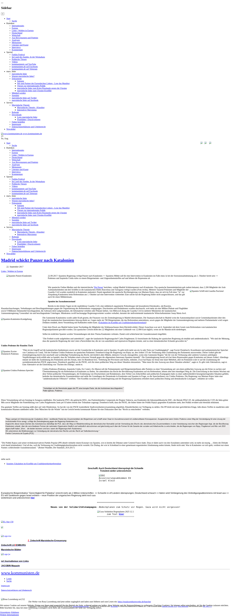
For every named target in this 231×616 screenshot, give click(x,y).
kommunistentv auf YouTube (24, 64)
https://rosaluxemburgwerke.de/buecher (134, 602)
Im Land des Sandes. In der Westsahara (28, 57)
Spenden (15, 95)
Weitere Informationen (9, 615)
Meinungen (16, 42)
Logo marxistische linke (27, 117)
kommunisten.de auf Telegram (24, 69)
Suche (14, 21)
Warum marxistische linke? (23, 76)
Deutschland (17, 33)
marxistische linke (19, 74)
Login (8, 579)
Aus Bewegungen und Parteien (25, 38)
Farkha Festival (18, 54)
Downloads (17, 115)
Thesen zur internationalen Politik (31, 86)
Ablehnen (15, 612)
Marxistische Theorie (21, 105)
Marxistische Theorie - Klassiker (31, 107)
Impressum (16, 124)
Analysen (16, 40)
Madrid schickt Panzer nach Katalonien (37, 260)
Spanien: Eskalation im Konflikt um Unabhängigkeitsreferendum (33, 464)
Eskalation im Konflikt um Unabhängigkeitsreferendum (122, 322)
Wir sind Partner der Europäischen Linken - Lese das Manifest (43, 83)
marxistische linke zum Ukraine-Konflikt (34, 91)
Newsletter (11, 129)
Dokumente (17, 78)
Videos (15, 62)
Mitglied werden (19, 93)
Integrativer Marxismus (27, 110)
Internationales (18, 26)
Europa (15, 28)
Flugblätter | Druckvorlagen (28, 119)
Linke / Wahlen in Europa (23, 30)
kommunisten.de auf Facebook (25, 66)
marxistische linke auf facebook (25, 100)
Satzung (20, 81)
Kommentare (17, 50)
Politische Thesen (19, 59)
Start (8, 18)
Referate (15, 112)
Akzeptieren (5, 612)
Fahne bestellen (18, 122)
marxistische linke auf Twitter (24, 98)
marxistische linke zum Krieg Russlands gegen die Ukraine (42, 88)
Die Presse (98, 287)
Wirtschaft (16, 35)
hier (121, 514)
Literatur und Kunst (20, 45)
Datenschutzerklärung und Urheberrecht (29, 127)
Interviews (16, 47)
